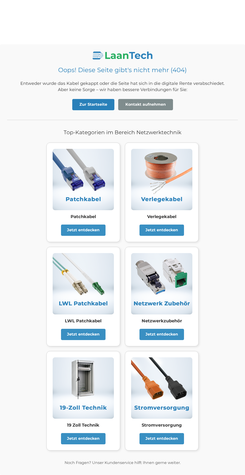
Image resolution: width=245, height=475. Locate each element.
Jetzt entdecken (83, 230)
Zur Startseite (93, 104)
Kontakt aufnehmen (145, 104)
